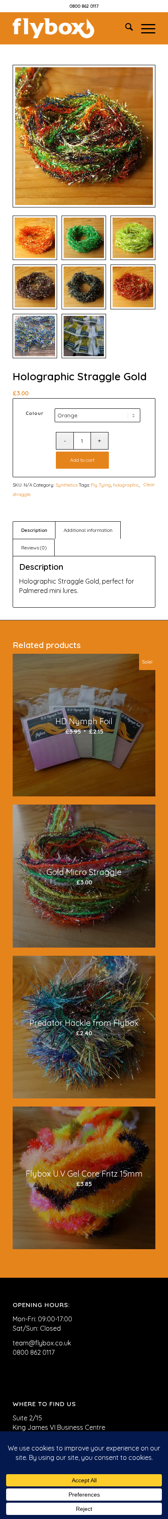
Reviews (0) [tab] (33, 548)
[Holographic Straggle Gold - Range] (84, 136)
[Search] (125, 28)
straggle (22, 494)
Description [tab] (34, 530)
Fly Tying (101, 485)
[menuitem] (125, 28)
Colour (35, 413)
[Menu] (144, 28)
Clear (149, 485)
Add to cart (82, 460)
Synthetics (66, 485)
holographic (126, 485)
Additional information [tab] (88, 530)
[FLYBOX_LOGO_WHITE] (70, 28)
